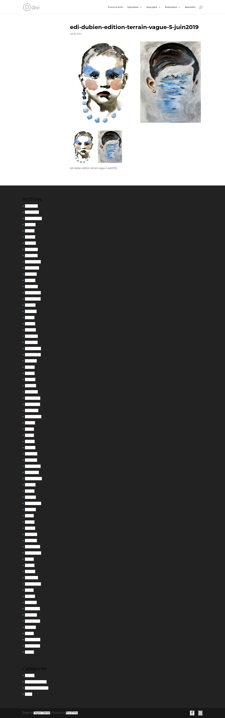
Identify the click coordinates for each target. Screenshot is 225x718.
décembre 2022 (33, 348)
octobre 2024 (32, 268)
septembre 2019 (33, 503)
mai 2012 (29, 652)
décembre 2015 (32, 621)
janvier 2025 (31, 255)
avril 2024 (30, 280)
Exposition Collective (36, 682)
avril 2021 (30, 441)
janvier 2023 (31, 342)
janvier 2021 (31, 460)
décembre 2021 (32, 398)
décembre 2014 (32, 639)
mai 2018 (29, 559)
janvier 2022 (31, 391)
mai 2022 (30, 373)
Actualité (29, 675)
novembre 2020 (33, 466)
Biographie (152, 7)
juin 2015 (29, 633)
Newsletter (190, 7)
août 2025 (30, 224)
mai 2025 (29, 230)
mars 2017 (30, 596)
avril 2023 (30, 323)
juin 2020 (29, 491)
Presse (28, 694)
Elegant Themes (41, 712)
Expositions (133, 7)
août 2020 (30, 484)
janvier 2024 (31, 286)
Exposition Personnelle (36, 688)
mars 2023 (30, 330)
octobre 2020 (32, 472)
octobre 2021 (31, 410)
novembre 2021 (32, 404)
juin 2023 (29, 317)
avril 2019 (29, 522)
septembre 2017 (33, 584)
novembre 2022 (33, 354)
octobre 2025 (32, 212)
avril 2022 (30, 379)
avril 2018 (29, 565)
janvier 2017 (31, 602)
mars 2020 (30, 497)
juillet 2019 (30, 509)
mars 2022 (30, 385)
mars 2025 (30, 243)
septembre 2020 (33, 478)
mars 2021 (30, 447)
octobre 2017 (31, 577)
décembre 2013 (32, 646)
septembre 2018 (33, 553)
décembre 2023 (33, 292)
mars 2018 (30, 571)
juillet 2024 (31, 274)
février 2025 (31, 249)
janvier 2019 (31, 540)
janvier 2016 (31, 615)
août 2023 (30, 305)
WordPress (72, 712)
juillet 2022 (31, 361)
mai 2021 (29, 435)
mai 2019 (29, 515)
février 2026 (31, 206)
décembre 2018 (32, 546)
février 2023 (31, 336)
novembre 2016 (32, 608)
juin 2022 (30, 367)
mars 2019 (30, 528)
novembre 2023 (33, 299)
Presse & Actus (115, 7)
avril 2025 (30, 237)
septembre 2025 (33, 218)
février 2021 (31, 453)
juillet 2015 (30, 627)
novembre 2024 (33, 261)
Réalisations (171, 7)
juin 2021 (29, 429)
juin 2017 (29, 590)
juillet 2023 (31, 311)
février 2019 (31, 534)
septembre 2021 (33, 416)
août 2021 (30, 422)
